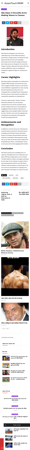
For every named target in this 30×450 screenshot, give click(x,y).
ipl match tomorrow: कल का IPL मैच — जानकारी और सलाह (19, 378)
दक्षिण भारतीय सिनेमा (6, 178)
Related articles (6, 213)
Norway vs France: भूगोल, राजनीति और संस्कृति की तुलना (18, 371)
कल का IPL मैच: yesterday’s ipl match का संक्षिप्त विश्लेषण (19, 357)
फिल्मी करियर (15, 178)
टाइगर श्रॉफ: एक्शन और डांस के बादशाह (11, 298)
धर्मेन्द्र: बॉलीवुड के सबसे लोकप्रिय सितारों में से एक (14, 323)
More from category (7, 215)
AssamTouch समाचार (13, 3)
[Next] (6, 385)
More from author (18, 213)
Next (7, 328)
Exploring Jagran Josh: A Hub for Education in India (6, 196)
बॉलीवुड (22, 178)
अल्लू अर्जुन (11, 175)
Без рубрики (15, 396)
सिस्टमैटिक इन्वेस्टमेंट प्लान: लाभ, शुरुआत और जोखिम (18, 364)
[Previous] (3, 385)
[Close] (5, 425)
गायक (17, 175)
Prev (3, 328)
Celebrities (4, 9)
